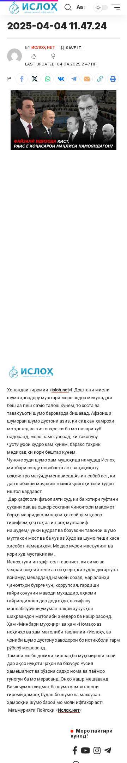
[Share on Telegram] (74, 79)
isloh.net (60, 389)
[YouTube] (85, 750)
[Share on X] (35, 79)
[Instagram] (97, 750)
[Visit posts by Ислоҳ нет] (14, 55)
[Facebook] (75, 750)
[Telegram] (107, 750)
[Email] (87, 79)
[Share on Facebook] (22, 79)
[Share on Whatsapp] (48, 79)
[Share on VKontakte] (61, 79)
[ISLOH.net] (34, 7)
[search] (68, 7)
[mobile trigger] (114, 7)
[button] (100, 79)
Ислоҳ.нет (69, 710)
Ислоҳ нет (43, 47)
